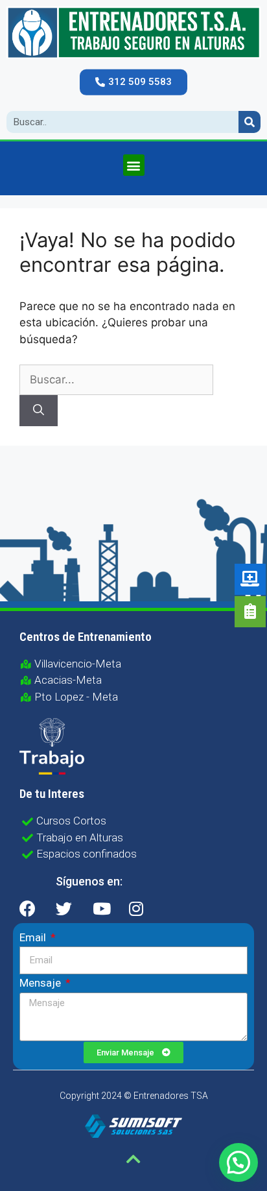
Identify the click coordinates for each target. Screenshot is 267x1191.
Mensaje (41, 982)
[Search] (249, 122)
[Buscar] (38, 410)
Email (34, 937)
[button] (133, 82)
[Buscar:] (116, 379)
